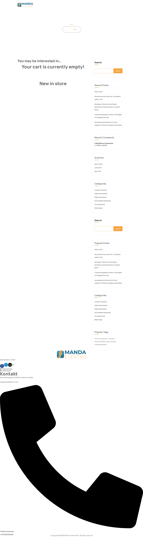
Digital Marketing (100, 197)
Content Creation (100, 190)
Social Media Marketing (102, 201)
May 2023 (97, 171)
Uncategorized (99, 204)
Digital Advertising (100, 194)
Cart (75, 29)
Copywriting (111, 338)
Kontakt (77, 5)
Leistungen (65, 5)
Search (98, 62)
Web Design (98, 208)
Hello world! (98, 92)
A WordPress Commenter (103, 143)
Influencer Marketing (99, 341)
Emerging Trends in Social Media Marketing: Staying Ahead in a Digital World (107, 107)
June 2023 (97, 168)
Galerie (106, 5)
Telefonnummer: (7, 531)
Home (44, 5)
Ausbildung (117, 5)
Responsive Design (111, 341)
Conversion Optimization (101, 338)
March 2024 (98, 164)
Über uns (53, 5)
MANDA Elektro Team (91, 5)
